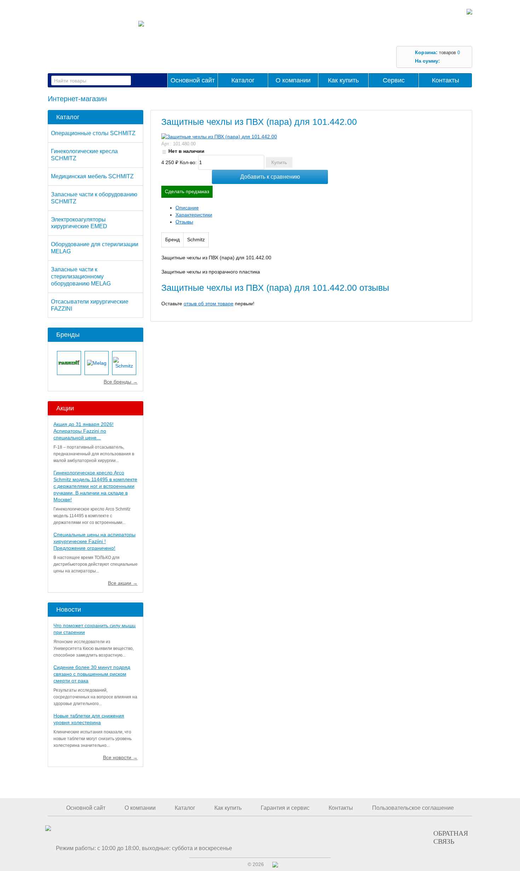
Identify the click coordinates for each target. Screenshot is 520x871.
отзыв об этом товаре (208, 303)
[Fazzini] (69, 363)
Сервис (394, 80)
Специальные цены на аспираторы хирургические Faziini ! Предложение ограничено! (94, 541)
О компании (293, 80)
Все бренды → (121, 382)
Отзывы (184, 222)
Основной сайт (193, 80)
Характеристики (193, 215)
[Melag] (97, 363)
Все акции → (123, 583)
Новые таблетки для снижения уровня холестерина (88, 719)
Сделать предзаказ (187, 191)
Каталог (243, 80)
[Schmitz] (124, 363)
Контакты (445, 80)
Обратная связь (450, 837)
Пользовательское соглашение (413, 808)
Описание (187, 207)
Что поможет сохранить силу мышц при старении (94, 629)
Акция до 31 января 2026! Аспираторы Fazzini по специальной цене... (83, 430)
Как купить (343, 80)
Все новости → (120, 757)
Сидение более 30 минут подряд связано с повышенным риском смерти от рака (91, 673)
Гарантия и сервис (285, 808)
